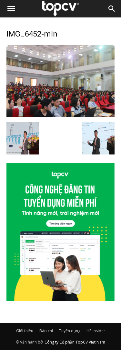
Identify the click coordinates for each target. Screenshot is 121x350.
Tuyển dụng (69, 331)
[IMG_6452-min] (60, 115)
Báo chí (46, 331)
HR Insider (95, 331)
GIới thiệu (24, 331)
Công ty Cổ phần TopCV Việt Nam (75, 342)
